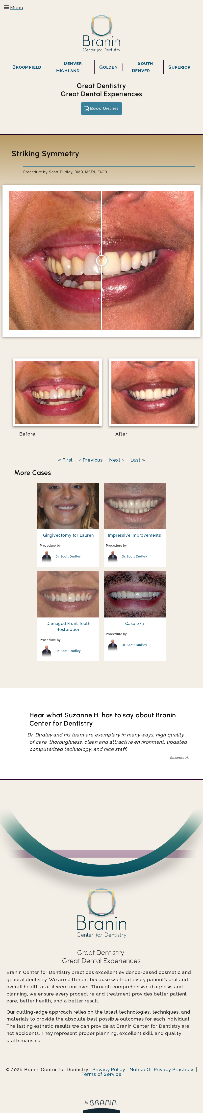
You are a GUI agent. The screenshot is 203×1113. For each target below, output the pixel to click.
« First (65, 460)
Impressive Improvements (134, 535)
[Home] (101, 33)
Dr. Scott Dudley (68, 556)
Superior (179, 67)
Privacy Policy (108, 1069)
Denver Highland (69, 67)
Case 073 (134, 623)
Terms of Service (101, 1074)
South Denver (142, 67)
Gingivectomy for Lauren (68, 535)
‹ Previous (91, 460)
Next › (116, 460)
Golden (108, 67)
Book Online (104, 108)
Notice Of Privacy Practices (162, 1069)
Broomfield (26, 67)
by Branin (101, 1106)
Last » (137, 460)
